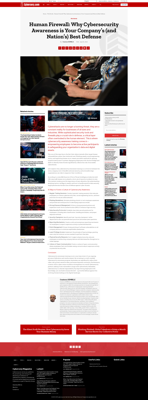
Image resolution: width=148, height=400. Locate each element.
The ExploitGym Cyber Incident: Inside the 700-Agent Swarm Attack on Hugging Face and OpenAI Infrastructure (32, 137)
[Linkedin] (125, 1)
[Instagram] (123, 1)
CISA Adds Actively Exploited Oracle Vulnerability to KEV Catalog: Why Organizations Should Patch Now (32, 215)
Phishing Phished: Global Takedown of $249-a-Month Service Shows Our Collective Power (102, 330)
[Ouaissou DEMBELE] (53, 298)
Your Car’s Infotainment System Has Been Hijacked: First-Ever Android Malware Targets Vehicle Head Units (32, 240)
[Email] (77, 48)
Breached (22, 237)
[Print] (81, 48)
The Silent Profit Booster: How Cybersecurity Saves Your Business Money (46, 330)
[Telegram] (84, 48)
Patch (21, 212)
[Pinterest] (66, 48)
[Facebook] (121, 1)
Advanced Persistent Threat (27, 185)
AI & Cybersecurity (25, 133)
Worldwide (50, 14)
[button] (100, 4)
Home (44, 14)
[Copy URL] (88, 48)
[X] (127, 1)
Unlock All (115, 135)
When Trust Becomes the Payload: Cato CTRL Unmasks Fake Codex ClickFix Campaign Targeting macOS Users (32, 189)
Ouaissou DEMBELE (68, 42)
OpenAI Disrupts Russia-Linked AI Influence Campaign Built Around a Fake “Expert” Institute (31, 163)
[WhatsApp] (70, 48)
